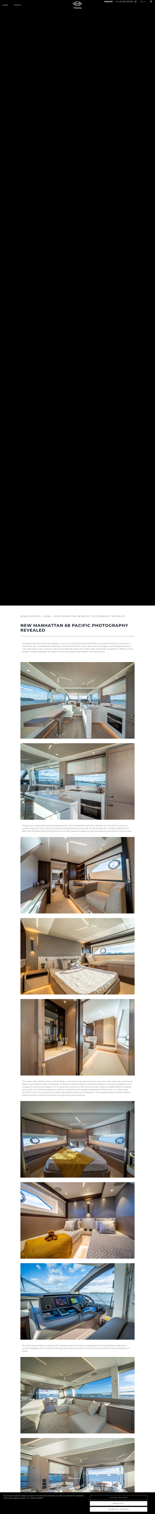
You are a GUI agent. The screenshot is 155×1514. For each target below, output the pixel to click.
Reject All (118, 1503)
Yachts (17, 5)
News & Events (30, 616)
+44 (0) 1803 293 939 (124, 1)
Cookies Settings (118, 1497)
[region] (77, 1503)
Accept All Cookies (118, 1509)
